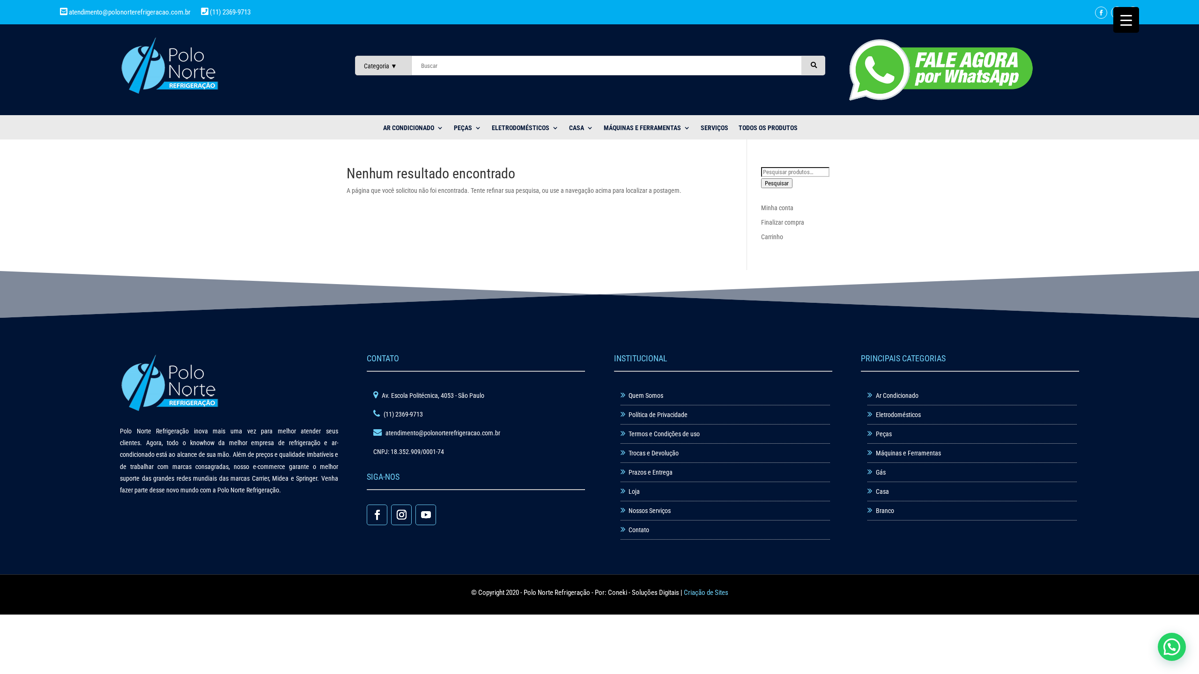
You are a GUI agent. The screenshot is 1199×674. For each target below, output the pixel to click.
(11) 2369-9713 (229, 12)
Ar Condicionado (897, 395)
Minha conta (777, 208)
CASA (576, 128)
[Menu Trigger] (1126, 20)
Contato (639, 530)
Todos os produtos (768, 128)
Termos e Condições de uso (664, 434)
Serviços (714, 128)
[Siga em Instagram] (401, 515)
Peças (884, 434)
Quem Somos (646, 395)
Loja (634, 491)
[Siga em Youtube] (425, 515)
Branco (885, 510)
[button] (1172, 647)
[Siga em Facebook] (1101, 13)
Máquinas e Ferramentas (642, 128)
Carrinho (772, 237)
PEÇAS (463, 128)
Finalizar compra (782, 222)
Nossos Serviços (650, 510)
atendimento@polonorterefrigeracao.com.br (130, 12)
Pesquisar (777, 183)
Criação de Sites (706, 592)
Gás (881, 472)
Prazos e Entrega (651, 472)
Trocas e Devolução (654, 453)
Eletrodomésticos (520, 128)
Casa (882, 491)
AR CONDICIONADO (408, 128)
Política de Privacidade (658, 414)
